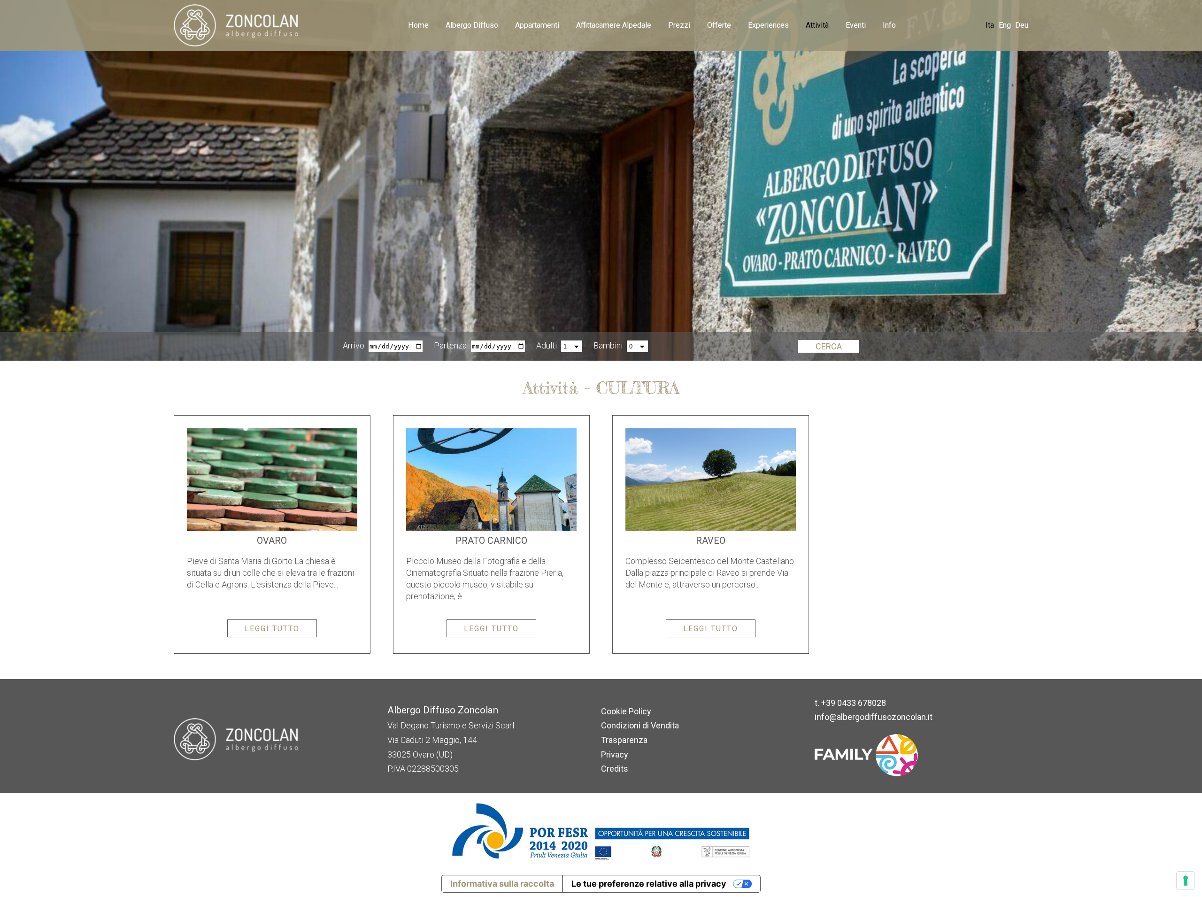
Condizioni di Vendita (640, 725)
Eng (1005, 25)
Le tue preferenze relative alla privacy (648, 884)
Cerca (829, 346)
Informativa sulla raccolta (502, 884)
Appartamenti (537, 25)
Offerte (719, 25)
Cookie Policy (626, 711)
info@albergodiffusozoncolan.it (873, 717)
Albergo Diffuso (472, 25)
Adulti (546, 345)
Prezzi (679, 25)
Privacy (614, 754)
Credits (614, 768)
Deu (1021, 25)
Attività (817, 25)
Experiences (768, 25)
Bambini (608, 345)
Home (418, 25)
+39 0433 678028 (853, 703)
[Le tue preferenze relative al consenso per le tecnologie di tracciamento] (1185, 880)
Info (889, 25)
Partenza (450, 345)
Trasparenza (624, 740)
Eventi (856, 25)
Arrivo (353, 345)
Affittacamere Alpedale (613, 25)
